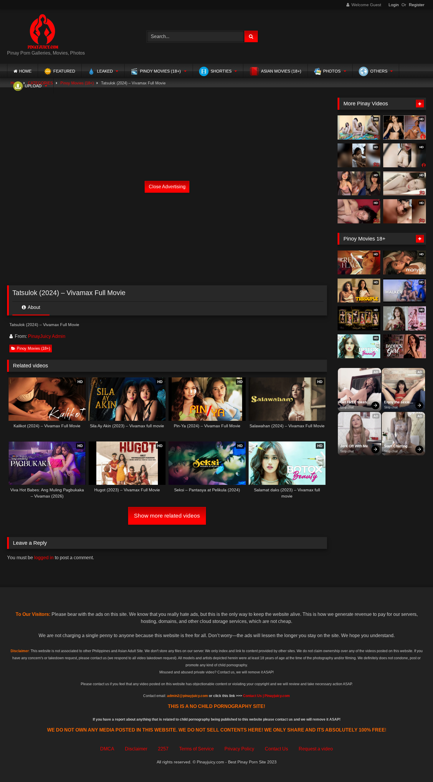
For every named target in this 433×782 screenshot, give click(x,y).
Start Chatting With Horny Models (396, 446)
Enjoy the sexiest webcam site (399, 402)
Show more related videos (167, 516)
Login (394, 4)
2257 (163, 748)
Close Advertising (167, 186)
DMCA (107, 748)
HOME (25, 71)
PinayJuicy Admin (46, 336)
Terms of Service (196, 748)
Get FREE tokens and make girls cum (355, 402)
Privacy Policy (239, 748)
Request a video (316, 748)
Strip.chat (347, 407)
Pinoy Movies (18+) (33, 348)
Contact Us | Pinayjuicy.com (266, 696)
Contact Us (276, 748)
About (33, 307)
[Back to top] (414, 764)
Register (416, 4)
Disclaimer (136, 748)
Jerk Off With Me (354, 446)
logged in (44, 557)
